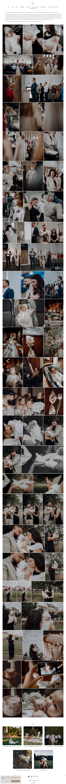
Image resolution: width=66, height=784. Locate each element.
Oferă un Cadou (43, 7)
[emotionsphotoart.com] (33, 3)
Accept (15, 781)
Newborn (28, 7)
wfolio (34, 782)
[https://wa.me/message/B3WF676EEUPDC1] (37, 776)
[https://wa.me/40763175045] (34, 776)
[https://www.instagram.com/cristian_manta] (31, 776)
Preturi (17, 7)
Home (8, 7)
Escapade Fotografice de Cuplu (53, 7)
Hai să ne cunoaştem (35, 7)
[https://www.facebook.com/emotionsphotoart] (29, 776)
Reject (6, 781)
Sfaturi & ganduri (33, 8)
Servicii (12, 7)
